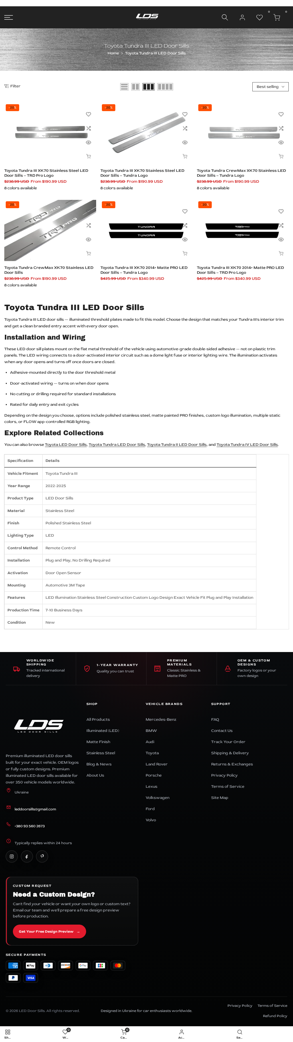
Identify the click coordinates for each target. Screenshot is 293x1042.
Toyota (152, 753)
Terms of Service (227, 786)
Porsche (154, 775)
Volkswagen (157, 797)
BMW (151, 730)
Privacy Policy (224, 775)
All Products (98, 719)
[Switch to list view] (124, 86)
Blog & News (99, 764)
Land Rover (157, 764)
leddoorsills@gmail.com (35, 809)
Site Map (219, 797)
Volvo (151, 820)
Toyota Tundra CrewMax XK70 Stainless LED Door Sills (48, 270)
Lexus (151, 786)
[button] (88, 114)
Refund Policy (275, 1016)
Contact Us (222, 730)
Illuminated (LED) (102, 730)
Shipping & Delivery (230, 753)
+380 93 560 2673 (30, 826)
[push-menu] (8, 17)
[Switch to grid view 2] (135, 86)
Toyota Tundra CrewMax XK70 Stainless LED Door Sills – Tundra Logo (241, 173)
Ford (150, 808)
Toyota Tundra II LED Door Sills (177, 444)
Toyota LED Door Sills (66, 444)
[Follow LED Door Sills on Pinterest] (42, 856)
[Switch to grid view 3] (148, 86)
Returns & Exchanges (232, 764)
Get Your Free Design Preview (49, 931)
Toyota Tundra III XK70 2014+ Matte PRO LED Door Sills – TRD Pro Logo (240, 270)
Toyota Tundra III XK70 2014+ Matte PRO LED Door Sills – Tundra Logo (143, 270)
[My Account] (245, 17)
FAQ (215, 719)
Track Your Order (228, 741)
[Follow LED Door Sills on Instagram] (12, 856)
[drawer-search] (228, 17)
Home (113, 53)
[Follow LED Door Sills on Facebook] (27, 856)
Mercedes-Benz (161, 719)
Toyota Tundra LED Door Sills (117, 444)
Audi (150, 741)
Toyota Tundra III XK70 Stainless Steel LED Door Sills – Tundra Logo (142, 173)
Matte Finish (98, 741)
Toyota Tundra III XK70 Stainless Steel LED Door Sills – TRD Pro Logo (46, 173)
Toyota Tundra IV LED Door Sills (247, 444)
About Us (95, 775)
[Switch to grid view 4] (165, 86)
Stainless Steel (100, 753)
